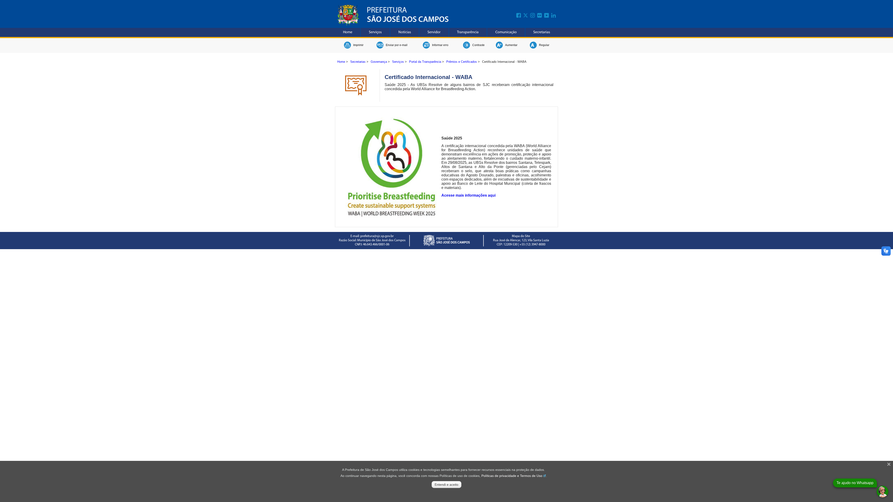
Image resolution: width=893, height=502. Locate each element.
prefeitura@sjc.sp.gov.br (377, 236)
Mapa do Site (521, 236)
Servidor (433, 32)
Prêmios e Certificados (461, 61)
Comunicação (506, 32)
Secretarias (541, 32)
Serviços (375, 32)
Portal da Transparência (425, 61)
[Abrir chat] (882, 491)
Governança (379, 61)
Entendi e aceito (446, 484)
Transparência (468, 32)
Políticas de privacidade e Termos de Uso (511, 476)
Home (347, 32)
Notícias (404, 32)
